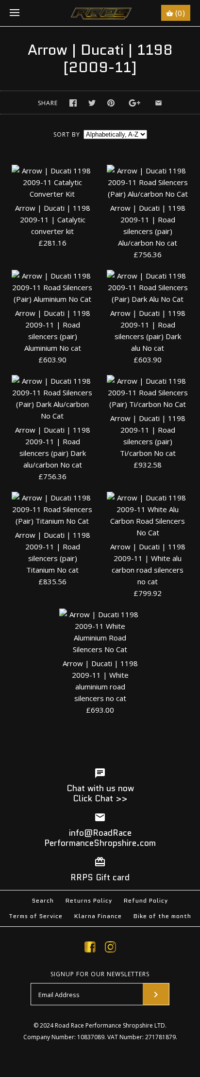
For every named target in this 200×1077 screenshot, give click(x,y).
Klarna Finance (98, 916)
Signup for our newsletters (100, 974)
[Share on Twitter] (92, 103)
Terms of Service (36, 916)
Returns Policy (89, 900)
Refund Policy (146, 900)
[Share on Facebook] (73, 103)
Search (43, 900)
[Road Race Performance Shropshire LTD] (100, 13)
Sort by (66, 134)
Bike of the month (162, 916)
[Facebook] (90, 948)
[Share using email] (158, 103)
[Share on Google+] (134, 103)
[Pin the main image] (111, 103)
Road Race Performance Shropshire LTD (110, 1025)
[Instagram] (110, 948)
